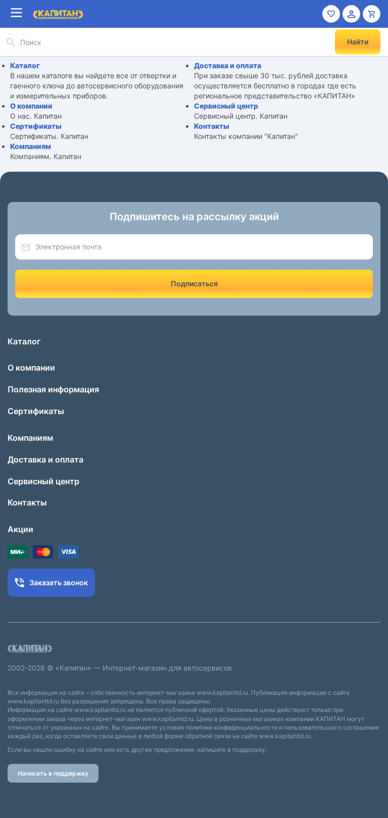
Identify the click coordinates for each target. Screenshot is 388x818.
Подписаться (194, 283)
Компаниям (30, 146)
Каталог (25, 65)
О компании (31, 105)
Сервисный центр (226, 105)
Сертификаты (36, 126)
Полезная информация (53, 389)
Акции (20, 529)
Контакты (211, 126)
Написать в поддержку (53, 773)
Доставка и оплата (227, 65)
